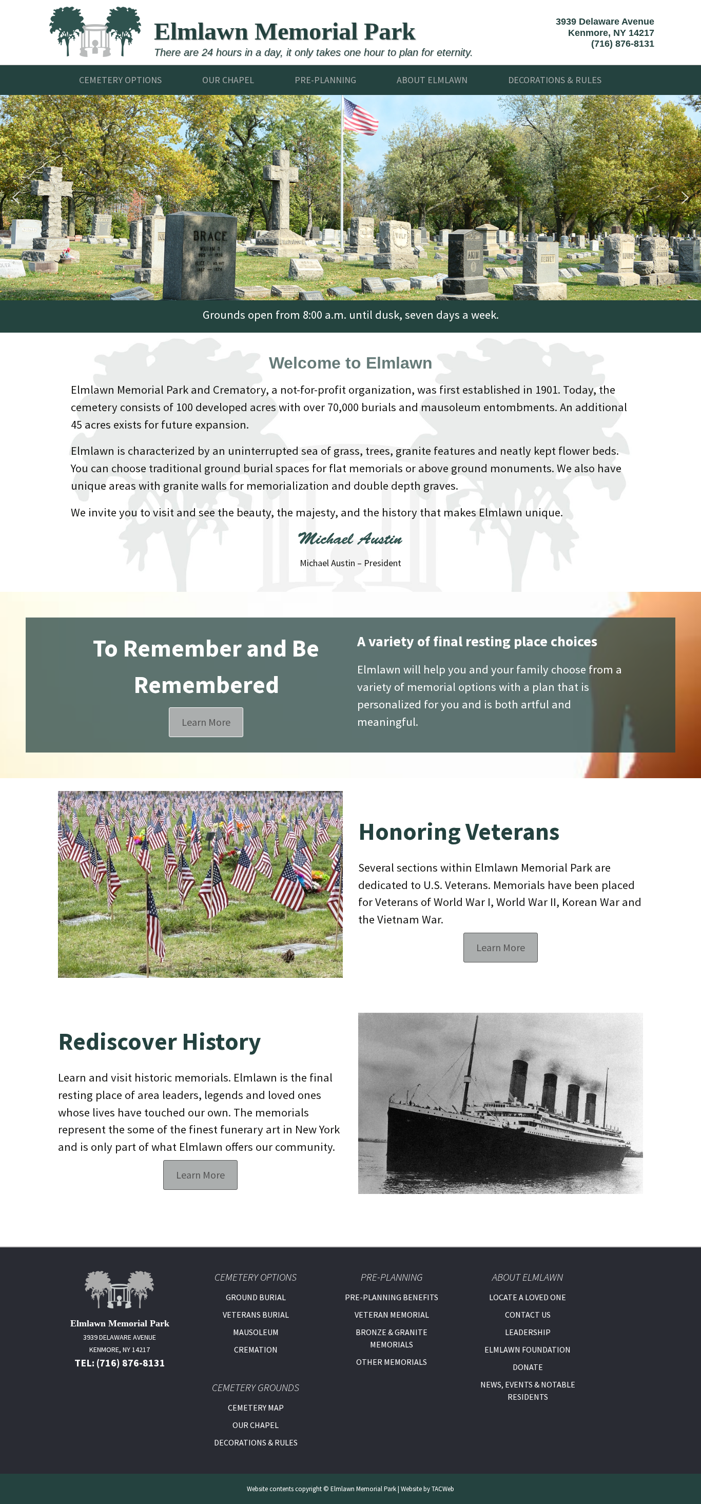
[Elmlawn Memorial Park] (95, 31)
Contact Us (528, 1314)
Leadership (528, 1332)
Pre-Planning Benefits (391, 1297)
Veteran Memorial (392, 1314)
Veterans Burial (256, 1314)
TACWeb (443, 1488)
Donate (528, 1367)
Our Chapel (228, 80)
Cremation (256, 1349)
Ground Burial (256, 1297)
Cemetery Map (256, 1407)
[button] (16, 197)
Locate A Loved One (527, 1297)
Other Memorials (391, 1362)
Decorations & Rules (256, 1442)
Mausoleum (256, 1332)
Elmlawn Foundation (527, 1349)
